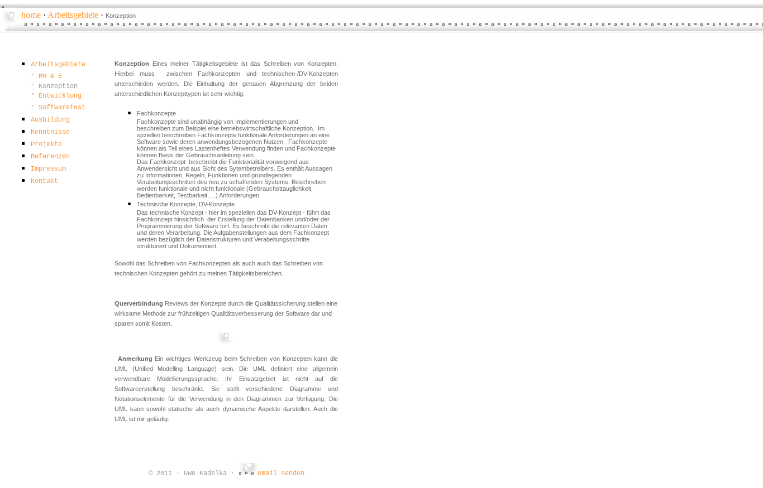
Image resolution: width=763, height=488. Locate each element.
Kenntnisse (50, 132)
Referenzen (50, 157)
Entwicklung (60, 96)
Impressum (48, 169)
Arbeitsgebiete (72, 15)
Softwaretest (62, 108)
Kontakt (44, 181)
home (31, 15)
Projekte (46, 144)
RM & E (50, 76)
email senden (280, 473)
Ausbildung (50, 120)
